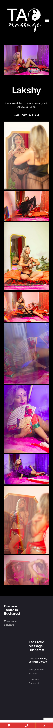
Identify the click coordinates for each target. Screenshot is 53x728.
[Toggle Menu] (47, 20)
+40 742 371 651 (26, 115)
